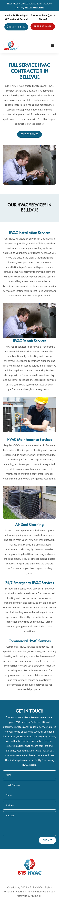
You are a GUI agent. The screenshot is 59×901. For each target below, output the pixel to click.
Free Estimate (43, 26)
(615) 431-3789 (17, 26)
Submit (47, 840)
